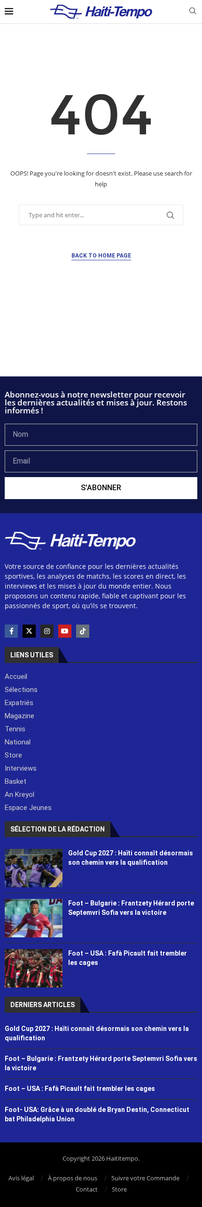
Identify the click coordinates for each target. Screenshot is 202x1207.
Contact (87, 1189)
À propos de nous (72, 1178)
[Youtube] (64, 631)
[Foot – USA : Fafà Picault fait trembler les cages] (33, 968)
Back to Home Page (101, 255)
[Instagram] (47, 631)
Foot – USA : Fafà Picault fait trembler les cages (80, 1088)
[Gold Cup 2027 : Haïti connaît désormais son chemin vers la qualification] (33, 868)
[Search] (192, 11)
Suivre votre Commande (145, 1178)
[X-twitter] (29, 631)
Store (119, 1189)
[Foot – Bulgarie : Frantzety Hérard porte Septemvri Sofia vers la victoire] (33, 918)
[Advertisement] (101, 351)
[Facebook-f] (11, 631)
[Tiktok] (82, 631)
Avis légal (21, 1178)
